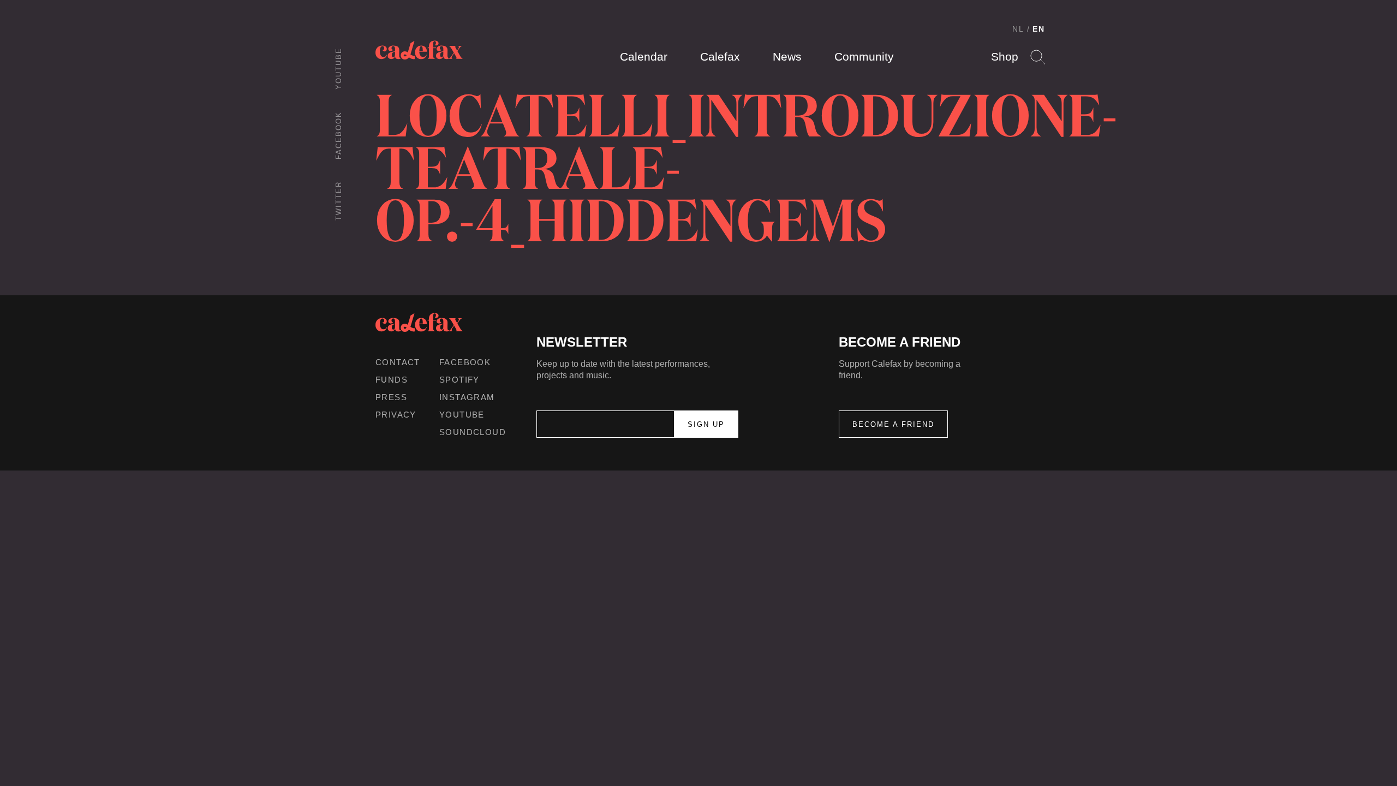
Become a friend (893, 424)
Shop (1004, 56)
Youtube (339, 68)
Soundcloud (472, 432)
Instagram (467, 397)
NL (1018, 29)
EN (1038, 29)
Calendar (643, 56)
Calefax (720, 56)
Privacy (395, 414)
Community (864, 56)
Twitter (339, 201)
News (787, 56)
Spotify (459, 379)
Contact (397, 362)
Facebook (339, 135)
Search (1037, 57)
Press (391, 397)
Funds (391, 379)
